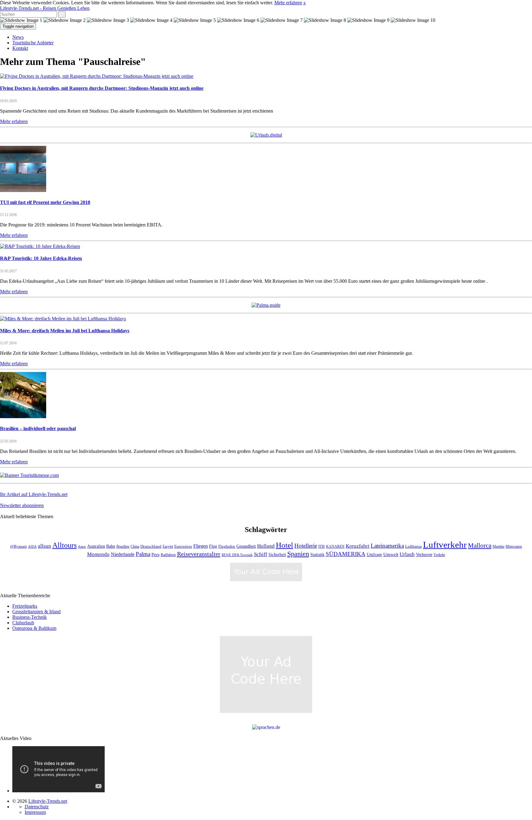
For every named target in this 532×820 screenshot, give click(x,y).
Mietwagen (514, 547)
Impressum (35, 812)
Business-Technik (29, 617)
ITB (321, 546)
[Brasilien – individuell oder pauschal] (23, 416)
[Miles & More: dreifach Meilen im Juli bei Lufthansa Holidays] (63, 318)
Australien (96, 546)
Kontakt (20, 48)
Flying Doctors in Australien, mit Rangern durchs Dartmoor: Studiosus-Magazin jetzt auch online (102, 88)
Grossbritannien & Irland (36, 611)
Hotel (284, 545)
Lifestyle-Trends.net (45, 8)
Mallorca (479, 545)
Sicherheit (277, 554)
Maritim (498, 547)
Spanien (298, 554)
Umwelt (390, 554)
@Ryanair (18, 546)
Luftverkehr (445, 545)
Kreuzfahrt (357, 546)
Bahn (110, 546)
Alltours (64, 545)
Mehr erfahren (288, 2)
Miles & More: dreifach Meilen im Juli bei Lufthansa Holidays (64, 330)
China (135, 547)
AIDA (32, 546)
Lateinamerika (387, 545)
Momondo (98, 554)
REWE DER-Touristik (237, 555)
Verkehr (439, 555)
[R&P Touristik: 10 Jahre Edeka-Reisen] (40, 246)
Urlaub (407, 554)
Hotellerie (305, 545)
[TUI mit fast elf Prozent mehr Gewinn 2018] (23, 190)
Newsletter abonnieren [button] (22, 505)
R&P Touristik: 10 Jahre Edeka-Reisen (41, 258)
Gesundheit (246, 546)
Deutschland (150, 546)
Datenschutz (37, 806)
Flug (213, 546)
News (18, 37)
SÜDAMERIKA (345, 554)
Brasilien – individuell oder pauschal (38, 428)
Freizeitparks (24, 606)
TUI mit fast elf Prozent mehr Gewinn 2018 (45, 202)
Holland (266, 546)
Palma (143, 554)
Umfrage (374, 554)
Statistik (317, 554)
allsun (44, 546)
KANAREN (335, 547)
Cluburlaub (23, 622)
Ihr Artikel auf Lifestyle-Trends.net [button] (33, 494)
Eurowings (183, 546)
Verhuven (424, 554)
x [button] (304, 2)
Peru (155, 554)
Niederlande (123, 554)
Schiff (260, 554)
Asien (82, 546)
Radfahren (168, 555)
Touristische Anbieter (33, 42)
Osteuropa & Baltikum (34, 628)
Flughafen (226, 546)
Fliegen (200, 546)
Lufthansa (413, 546)
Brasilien (122, 547)
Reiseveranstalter (198, 553)
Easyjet (168, 547)
